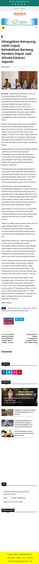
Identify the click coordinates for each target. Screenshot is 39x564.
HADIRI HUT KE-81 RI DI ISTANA (13, 502)
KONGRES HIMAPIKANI (18, 498)
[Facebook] (13, 4)
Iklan (24, 558)
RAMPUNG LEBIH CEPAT (14, 308)
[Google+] (19, 4)
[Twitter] (16, 4)
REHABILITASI (26, 308)
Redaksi (18, 558)
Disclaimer (30, 558)
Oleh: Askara (6, 67)
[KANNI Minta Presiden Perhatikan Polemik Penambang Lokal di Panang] (8, 412)
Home (16, 8)
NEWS (5, 394)
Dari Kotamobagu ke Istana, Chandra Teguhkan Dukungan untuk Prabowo (24, 433)
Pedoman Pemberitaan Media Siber (18, 561)
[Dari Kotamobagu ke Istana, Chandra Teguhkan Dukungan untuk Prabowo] (8, 433)
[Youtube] (22, 4)
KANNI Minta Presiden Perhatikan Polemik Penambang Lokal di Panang (25, 412)
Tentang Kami (11, 558)
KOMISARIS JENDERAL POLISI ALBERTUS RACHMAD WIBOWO (16, 493)
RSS (31, 561)
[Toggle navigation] (3, 27)
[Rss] (24, 4)
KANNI (5, 498)
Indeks (22, 8)
